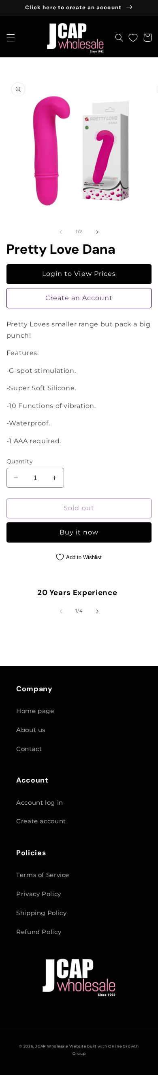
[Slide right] (97, 232)
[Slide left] (61, 232)
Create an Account (79, 298)
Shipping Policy (41, 913)
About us (30, 730)
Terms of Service (42, 875)
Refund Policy (38, 932)
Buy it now (79, 532)
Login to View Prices (79, 274)
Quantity (19, 461)
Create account (41, 821)
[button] (10, 37)
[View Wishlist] (133, 37)
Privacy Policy (38, 894)
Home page (35, 711)
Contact (29, 749)
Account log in (39, 802)
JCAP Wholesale (51, 1046)
